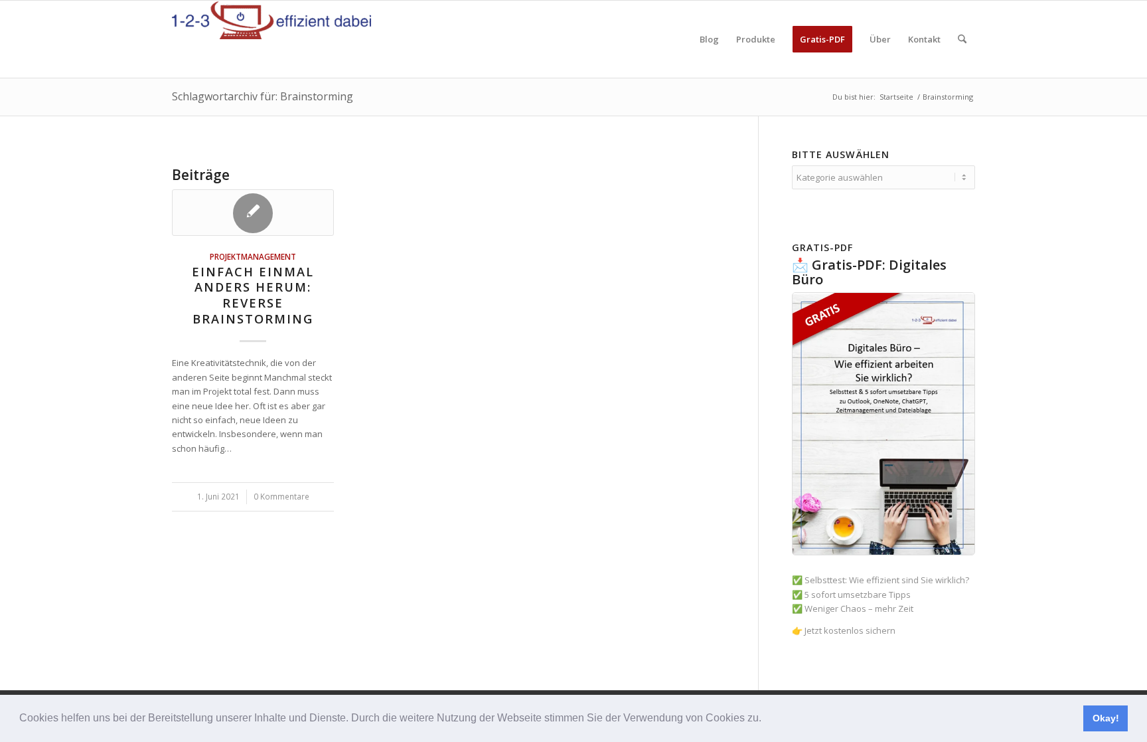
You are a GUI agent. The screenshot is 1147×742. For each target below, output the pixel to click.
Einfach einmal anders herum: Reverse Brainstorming (253, 295)
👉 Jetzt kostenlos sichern (843, 630)
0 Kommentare (281, 496)
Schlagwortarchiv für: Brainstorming (262, 96)
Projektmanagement (253, 256)
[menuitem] (709, 39)
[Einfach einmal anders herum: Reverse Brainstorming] (253, 212)
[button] (766, 719)
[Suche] (962, 39)
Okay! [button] (1106, 718)
